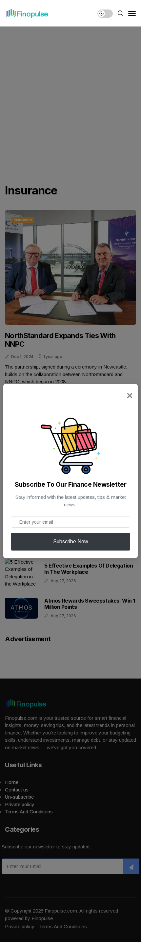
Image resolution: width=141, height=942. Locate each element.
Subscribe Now (70, 541)
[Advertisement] (70, 99)
